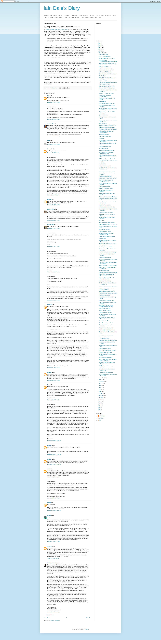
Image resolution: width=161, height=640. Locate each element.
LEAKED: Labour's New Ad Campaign (107, 252)
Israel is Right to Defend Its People (107, 88)
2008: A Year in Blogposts (105, 56)
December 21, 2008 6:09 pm (53, 228)
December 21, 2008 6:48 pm (53, 246)
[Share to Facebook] (67, 88)
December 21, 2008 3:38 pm (53, 136)
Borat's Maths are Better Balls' (105, 357)
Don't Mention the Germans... (105, 320)
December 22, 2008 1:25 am (53, 477)
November (101, 378)
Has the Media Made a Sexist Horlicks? (108, 265)
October (101, 379)
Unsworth (49, 149)
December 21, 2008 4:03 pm (53, 144)
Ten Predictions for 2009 (104, 84)
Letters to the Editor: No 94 (105, 136)
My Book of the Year (103, 148)
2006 (99, 402)
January (101, 397)
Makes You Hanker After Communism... (108, 340)
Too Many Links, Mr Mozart (105, 205)
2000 (99, 409)
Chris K (49, 502)
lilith (48, 95)
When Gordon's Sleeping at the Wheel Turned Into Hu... (107, 241)
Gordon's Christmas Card (104, 308)
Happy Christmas (103, 123)
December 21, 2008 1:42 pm (53, 102)
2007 (99, 400)
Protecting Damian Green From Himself (108, 129)
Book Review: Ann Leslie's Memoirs (107, 222)
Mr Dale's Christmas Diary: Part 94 (107, 150)
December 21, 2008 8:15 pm (53, 367)
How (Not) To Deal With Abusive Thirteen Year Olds (106, 153)
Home (67, 617)
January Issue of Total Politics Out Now (108, 178)
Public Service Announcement (106, 372)
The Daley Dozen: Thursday (105, 312)
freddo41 (49, 304)
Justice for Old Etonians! (104, 229)
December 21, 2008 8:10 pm (53, 300)
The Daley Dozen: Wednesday (106, 212)
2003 (99, 407)
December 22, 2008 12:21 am (54, 440)
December (101, 52)
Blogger (86, 629)
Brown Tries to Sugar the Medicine (107, 322)
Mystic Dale (101, 138)
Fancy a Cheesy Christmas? (105, 352)
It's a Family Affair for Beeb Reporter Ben (108, 286)
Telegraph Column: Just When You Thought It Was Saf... (107, 278)
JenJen (49, 515)
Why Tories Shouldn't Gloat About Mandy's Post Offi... (106, 234)
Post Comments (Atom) (55, 620)
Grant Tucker (102, 416)
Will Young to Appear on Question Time (108, 158)
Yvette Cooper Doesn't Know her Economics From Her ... (106, 275)
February (101, 395)
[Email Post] (60, 87)
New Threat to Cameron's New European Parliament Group (106, 306)
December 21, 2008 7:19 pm (53, 272)
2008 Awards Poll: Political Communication (105, 96)
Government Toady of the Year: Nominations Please (106, 337)
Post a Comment (49, 614)
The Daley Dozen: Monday (105, 146)
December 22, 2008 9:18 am (53, 498)
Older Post (88, 617)
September (101, 381)
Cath (48, 140)
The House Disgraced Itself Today (106, 330)
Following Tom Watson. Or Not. (106, 188)
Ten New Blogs (102, 75)
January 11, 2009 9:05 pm (53, 558)
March (100, 393)
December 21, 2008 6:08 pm (53, 220)
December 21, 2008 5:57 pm (53, 204)
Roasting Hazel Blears (104, 270)
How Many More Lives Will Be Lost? (107, 247)
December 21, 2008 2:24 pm (53, 119)
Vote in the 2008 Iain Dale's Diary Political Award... (106, 132)
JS (100, 420)
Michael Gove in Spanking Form (106, 300)
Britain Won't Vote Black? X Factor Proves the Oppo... (106, 288)
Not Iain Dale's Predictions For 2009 (107, 58)
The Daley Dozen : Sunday (105, 166)
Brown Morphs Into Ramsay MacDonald (108, 196)
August (101, 383)
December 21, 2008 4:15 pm (53, 152)
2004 (99, 405)
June (100, 387)
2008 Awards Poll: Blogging (105, 71)
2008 (99, 51)
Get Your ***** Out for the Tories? (106, 93)
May (100, 389)
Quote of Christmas (103, 115)
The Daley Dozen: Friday (104, 186)
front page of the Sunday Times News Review (57, 29)
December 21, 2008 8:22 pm (53, 380)
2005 (99, 404)
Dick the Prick (50, 209)
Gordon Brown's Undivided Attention (107, 236)
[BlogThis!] (64, 88)
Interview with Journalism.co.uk (106, 335)
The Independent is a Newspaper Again (108, 272)
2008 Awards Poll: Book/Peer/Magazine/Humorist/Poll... (108, 81)
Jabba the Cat (50, 123)
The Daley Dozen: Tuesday (105, 231)
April (100, 391)
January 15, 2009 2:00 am (53, 612)
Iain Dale (49, 199)
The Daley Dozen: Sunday (105, 281)
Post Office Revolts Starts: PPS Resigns (108, 224)
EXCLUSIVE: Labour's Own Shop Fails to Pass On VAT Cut (108, 360)
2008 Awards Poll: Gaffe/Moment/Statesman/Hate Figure (108, 61)
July (100, 385)
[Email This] (62, 88)
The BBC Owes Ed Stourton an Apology (108, 293)
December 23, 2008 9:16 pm (53, 541)
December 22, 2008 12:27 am (54, 454)
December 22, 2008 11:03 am (54, 510)
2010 (99, 47)
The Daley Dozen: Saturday (105, 176)
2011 (99, 45)
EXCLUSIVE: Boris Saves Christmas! (107, 350)
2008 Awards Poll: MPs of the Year (107, 103)
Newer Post (46, 617)
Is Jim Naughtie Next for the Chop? (107, 171)
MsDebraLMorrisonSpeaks (53, 563)
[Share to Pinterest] (69, 88)
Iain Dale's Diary (62, 8)
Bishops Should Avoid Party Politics (107, 86)
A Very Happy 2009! (103, 54)
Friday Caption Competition (105, 310)
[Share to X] (66, 88)
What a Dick (101, 220)
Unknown (49, 546)
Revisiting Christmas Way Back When (107, 125)
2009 (99, 49)
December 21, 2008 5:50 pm (53, 195)
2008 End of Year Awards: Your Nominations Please (106, 181)
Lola (48, 384)
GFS (48, 469)
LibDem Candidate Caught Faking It (107, 127)
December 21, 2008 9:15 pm (53, 400)
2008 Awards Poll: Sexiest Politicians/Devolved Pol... (105, 67)
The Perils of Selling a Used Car (106, 70)
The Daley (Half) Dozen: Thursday (106, 207)
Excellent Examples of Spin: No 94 (107, 291)
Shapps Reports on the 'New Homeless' (108, 74)
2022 (99, 43)
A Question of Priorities (104, 134)
